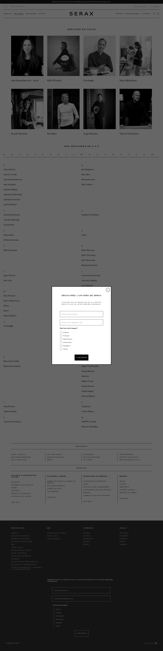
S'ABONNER (81, 357)
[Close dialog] (108, 290)
